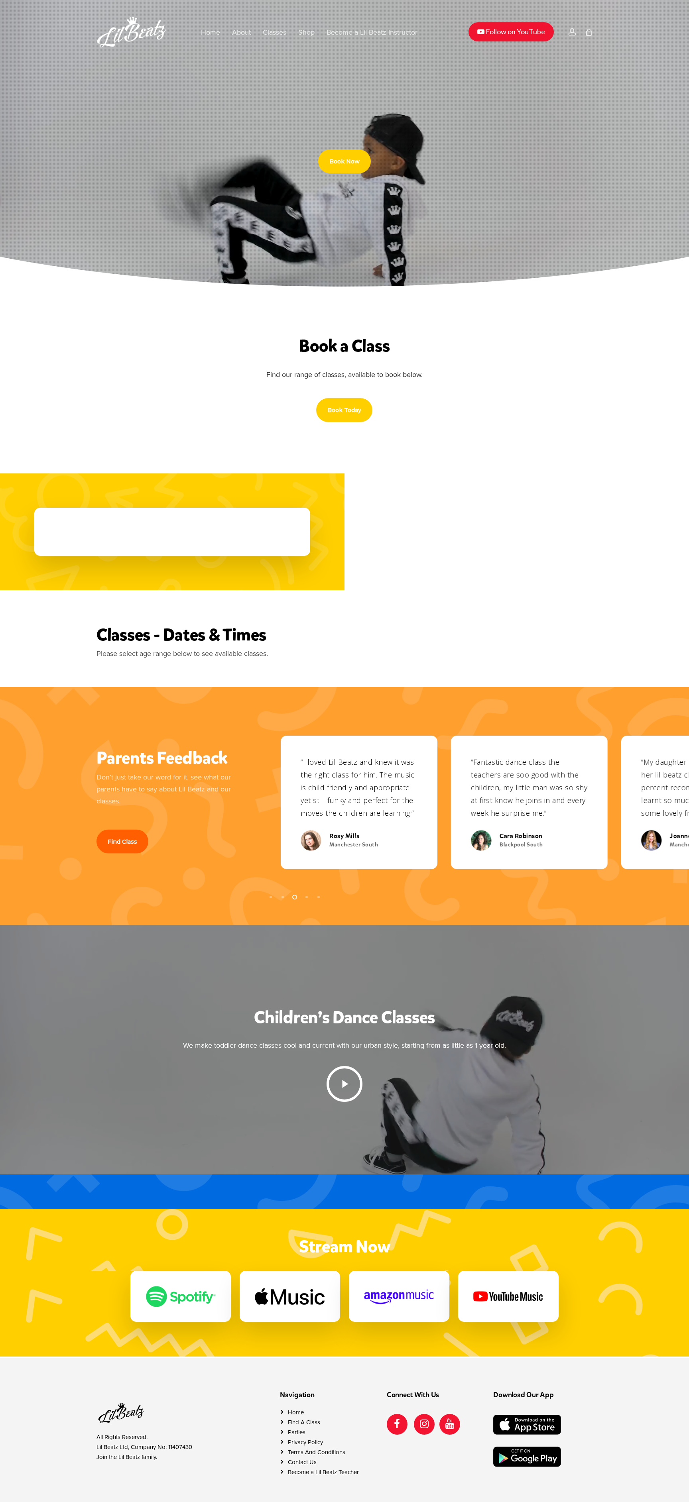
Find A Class (304, 1422)
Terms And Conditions (316, 1452)
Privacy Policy (305, 1442)
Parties (296, 1432)
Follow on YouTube (511, 31)
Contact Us (302, 1462)
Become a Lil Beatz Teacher (323, 1472)
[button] (344, 161)
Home (296, 1412)
